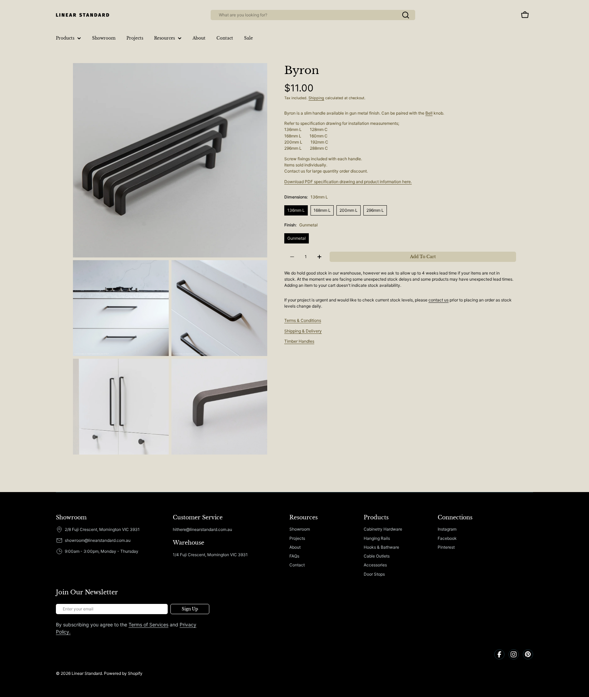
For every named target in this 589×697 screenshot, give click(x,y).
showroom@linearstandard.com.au (98, 540)
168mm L (322, 210)
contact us (438, 299)
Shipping (316, 98)
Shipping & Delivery (303, 330)
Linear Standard (87, 673)
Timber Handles (299, 341)
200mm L (348, 210)
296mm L (375, 210)
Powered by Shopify (123, 673)
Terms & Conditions (302, 320)
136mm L (296, 210)
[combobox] (313, 15)
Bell (429, 113)
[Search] (406, 15)
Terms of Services (148, 624)
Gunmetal (296, 238)
